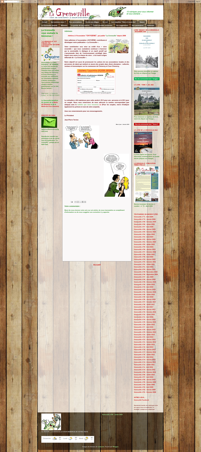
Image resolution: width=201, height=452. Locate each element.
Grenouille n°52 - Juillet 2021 (144, 264)
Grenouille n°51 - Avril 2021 (143, 267)
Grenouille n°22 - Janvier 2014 (144, 339)
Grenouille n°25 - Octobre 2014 (145, 332)
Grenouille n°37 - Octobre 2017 (145, 302)
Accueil (44, 22)
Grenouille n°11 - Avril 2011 (143, 367)
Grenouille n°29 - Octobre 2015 (145, 322)
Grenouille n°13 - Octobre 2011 (145, 362)
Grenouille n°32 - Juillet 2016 (144, 314)
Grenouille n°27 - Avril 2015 (143, 327)
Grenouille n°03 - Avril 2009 (143, 387)
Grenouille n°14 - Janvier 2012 (144, 359)
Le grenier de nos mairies (80, 25)
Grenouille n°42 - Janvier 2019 (144, 289)
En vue (105, 22)
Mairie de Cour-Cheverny (50, 106)
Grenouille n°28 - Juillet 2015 (144, 324)
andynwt (101, 446)
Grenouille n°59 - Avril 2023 (143, 247)
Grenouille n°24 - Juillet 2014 (144, 334)
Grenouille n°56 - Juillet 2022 (144, 254)
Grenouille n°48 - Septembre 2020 (146, 274)
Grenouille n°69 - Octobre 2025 (145, 222)
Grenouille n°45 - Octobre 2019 (145, 282)
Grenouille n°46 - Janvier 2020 (144, 279)
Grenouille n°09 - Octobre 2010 (145, 372)
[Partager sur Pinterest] (85, 202)
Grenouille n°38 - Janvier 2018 (144, 299)
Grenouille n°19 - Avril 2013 (143, 347)
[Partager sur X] (80, 202)
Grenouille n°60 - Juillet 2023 (144, 244)
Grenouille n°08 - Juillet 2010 (144, 374)
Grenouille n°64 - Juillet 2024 (144, 234)
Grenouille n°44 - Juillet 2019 (144, 284)
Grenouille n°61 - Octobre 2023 (145, 242)
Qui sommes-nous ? (58, 22)
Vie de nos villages (92, 22)
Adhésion (150, 25)
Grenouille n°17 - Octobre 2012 (145, 352)
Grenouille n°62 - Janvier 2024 (144, 239)
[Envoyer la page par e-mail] (71, 202)
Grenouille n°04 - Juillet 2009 (144, 384)
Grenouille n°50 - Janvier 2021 (144, 269)
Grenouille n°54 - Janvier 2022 (144, 259)
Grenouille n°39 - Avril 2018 (143, 297)
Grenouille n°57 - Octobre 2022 (145, 252)
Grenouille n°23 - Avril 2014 (143, 337)
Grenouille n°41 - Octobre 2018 (145, 292)
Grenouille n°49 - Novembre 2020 (145, 272)
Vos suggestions (122, 25)
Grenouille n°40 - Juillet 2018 (144, 294)
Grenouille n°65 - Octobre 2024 (145, 232)
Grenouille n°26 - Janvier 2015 (144, 329)
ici (100, 104)
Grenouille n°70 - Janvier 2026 (144, 219)
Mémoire (64, 25)
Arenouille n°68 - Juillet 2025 (112, 414)
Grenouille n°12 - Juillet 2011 (144, 364)
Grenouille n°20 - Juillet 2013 (144, 344)
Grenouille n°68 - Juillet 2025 (144, 224)
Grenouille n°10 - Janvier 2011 (144, 369)
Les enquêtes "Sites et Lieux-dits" (123, 22)
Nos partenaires (137, 25)
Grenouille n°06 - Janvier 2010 (144, 379)
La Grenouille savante (49, 25)
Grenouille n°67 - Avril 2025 (143, 227)
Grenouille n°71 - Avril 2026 (143, 217)
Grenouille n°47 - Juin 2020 (143, 277)
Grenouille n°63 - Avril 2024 (143, 237)
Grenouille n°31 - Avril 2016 (143, 317)
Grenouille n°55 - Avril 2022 (143, 257)
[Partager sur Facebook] (83, 202)
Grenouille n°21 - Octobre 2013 (145, 342)
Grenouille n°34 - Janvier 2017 (144, 309)
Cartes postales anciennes (102, 25)
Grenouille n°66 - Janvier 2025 (144, 229)
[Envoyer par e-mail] (75, 202)
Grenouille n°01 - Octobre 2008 (145, 392)
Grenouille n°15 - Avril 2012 (143, 357)
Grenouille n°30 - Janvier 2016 (144, 319)
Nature (142, 22)
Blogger (115, 446)
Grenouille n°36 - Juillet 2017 (144, 304)
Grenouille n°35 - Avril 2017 (143, 307)
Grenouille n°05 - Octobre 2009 (145, 382)
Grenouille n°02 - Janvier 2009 (144, 389)
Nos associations (75, 22)
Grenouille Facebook (141, 400)
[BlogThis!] (78, 202)
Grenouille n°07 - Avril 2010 (143, 377)
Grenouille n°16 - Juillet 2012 (144, 354)
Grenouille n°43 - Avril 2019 (143, 287)
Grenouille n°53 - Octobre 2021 (145, 262)
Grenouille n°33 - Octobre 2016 (145, 312)
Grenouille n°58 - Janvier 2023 (144, 249)
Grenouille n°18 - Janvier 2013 (144, 349)
